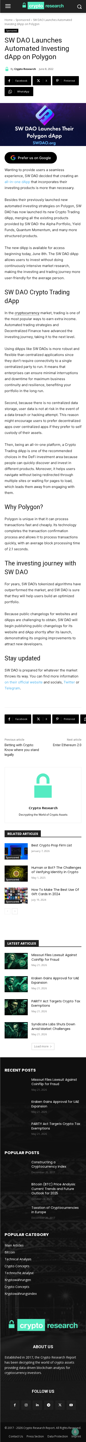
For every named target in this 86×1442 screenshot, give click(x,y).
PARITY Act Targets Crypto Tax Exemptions (55, 1003)
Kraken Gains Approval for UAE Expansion (55, 980)
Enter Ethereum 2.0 (67, 745)
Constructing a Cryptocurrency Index (48, 1164)
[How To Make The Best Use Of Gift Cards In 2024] (16, 896)
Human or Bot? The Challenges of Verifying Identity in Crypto (56, 869)
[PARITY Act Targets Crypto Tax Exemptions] (16, 1007)
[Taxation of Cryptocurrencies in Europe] (16, 1214)
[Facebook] (14, 1405)
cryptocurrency (27, 313)
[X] (59, 1405)
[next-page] (15, 911)
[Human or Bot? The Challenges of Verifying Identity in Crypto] (16, 874)
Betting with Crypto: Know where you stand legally (22, 750)
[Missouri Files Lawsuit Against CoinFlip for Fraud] (16, 961)
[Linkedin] (37, 1405)
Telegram (12, 688)
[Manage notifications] (75, 1432)
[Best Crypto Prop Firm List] (16, 851)
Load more (41, 1046)
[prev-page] (7, 911)
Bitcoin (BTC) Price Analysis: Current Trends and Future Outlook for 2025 (53, 1188)
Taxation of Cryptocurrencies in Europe (55, 1210)
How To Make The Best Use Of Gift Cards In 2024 (55, 892)
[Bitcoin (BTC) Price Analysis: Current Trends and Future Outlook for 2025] (16, 1190)
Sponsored (23, 20)
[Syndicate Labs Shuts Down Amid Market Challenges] (16, 1030)
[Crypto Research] (8, 69)
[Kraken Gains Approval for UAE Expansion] (16, 984)
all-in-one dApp (17, 182)
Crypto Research (25, 69)
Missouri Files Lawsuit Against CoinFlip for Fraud (54, 957)
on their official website (24, 682)
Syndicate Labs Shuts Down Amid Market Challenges (53, 1026)
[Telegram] (48, 1405)
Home (9, 20)
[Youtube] (71, 1405)
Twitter (69, 682)
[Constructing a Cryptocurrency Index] (16, 1168)
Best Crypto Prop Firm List (51, 845)
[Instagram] (26, 1405)
